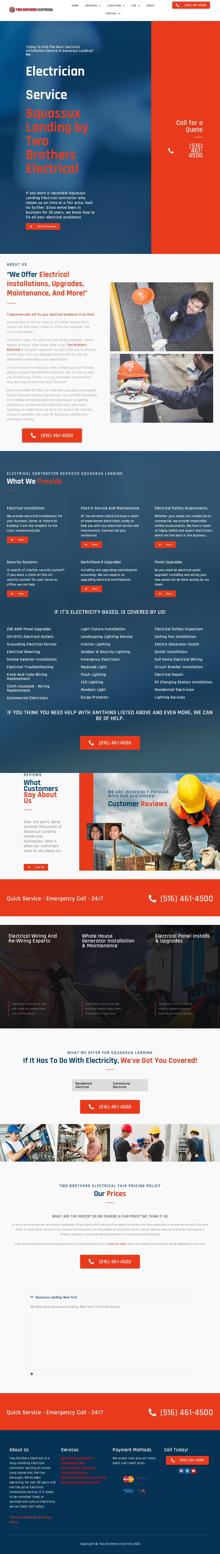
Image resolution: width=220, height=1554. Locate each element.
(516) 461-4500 (117, 1244)
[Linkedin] (187, 1470)
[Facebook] (181, 1470)
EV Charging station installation (184, 682)
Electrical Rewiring (23, 651)
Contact (111, 13)
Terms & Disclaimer (23, 1517)
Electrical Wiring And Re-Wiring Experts (33, 938)
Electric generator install (177, 644)
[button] (4, 1143)
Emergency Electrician (100, 659)
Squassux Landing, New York (56, 1297)
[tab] (95, 831)
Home (75, 5)
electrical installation (26, 508)
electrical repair (169, 674)
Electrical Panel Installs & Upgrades (182, 938)
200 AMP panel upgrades (29, 629)
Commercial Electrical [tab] (121, 1085)
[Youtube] (193, 1470)
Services (91, 5)
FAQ (133, 5)
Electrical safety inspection (179, 629)
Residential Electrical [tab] (84, 1085)
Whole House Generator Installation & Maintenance (108, 940)
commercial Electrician (27, 698)
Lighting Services (170, 697)
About (151, 5)
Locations (114, 5)
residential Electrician (174, 689)
